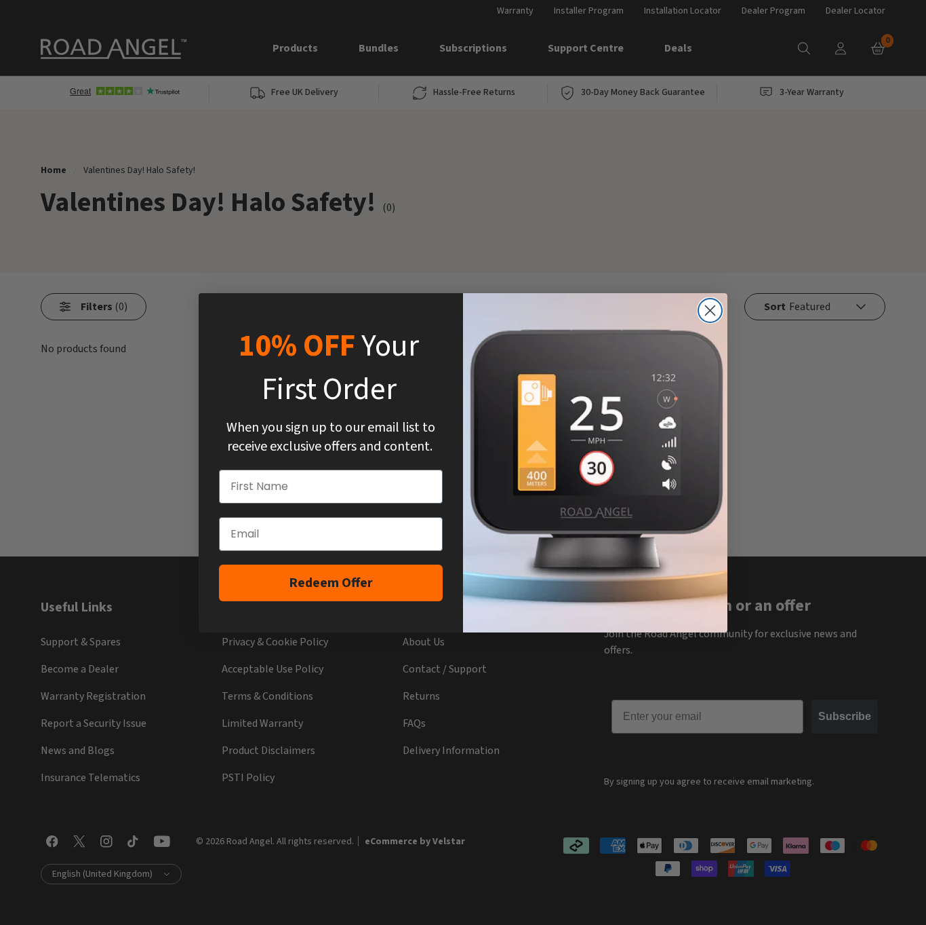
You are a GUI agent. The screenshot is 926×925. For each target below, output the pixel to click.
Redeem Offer (331, 582)
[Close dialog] (710, 310)
